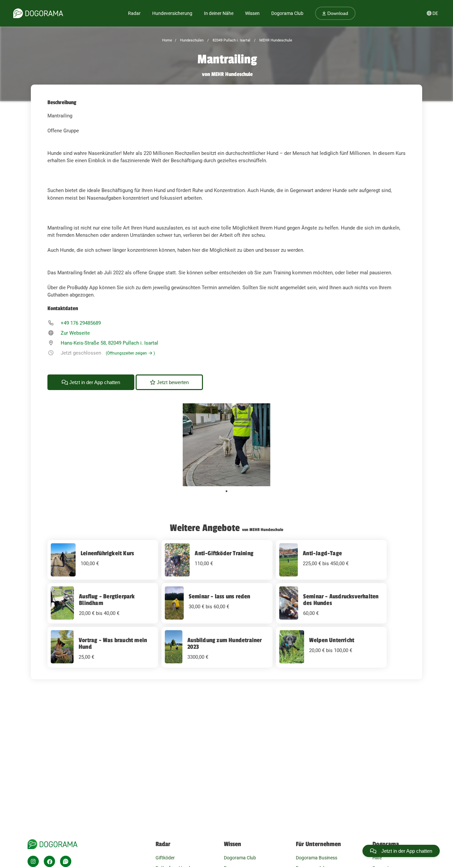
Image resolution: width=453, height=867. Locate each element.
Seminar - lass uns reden (219, 596)
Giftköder (165, 857)
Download (337, 13)
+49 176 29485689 (81, 323)
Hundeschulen (191, 40)
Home (167, 40)
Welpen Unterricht (331, 640)
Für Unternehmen (318, 844)
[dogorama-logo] (38, 13)
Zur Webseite (75, 333)
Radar (134, 13)
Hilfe (377, 857)
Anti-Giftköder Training (224, 553)
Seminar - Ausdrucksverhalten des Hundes (341, 599)
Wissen (232, 844)
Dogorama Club (287, 13)
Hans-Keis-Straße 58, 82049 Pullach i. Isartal (109, 343)
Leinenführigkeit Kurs (107, 553)
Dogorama (385, 844)
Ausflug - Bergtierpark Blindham (107, 599)
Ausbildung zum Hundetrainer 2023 (224, 643)
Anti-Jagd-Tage (322, 553)
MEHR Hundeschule (275, 40)
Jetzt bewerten (172, 382)
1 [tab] (226, 491)
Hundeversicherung (172, 13)
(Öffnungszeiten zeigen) (130, 353)
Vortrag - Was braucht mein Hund (113, 643)
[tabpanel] (226, 444)
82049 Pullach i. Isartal (231, 40)
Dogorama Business (316, 857)
